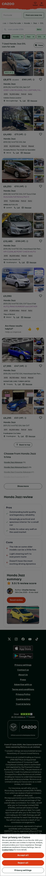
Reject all (23, 863)
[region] (23, 855)
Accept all (23, 855)
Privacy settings (23, 870)
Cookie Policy (7, 850)
